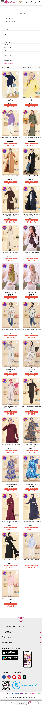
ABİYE (6, 44)
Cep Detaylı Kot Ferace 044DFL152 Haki (31, 137)
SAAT (5, 37)
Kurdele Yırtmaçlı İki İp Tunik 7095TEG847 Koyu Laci (10, 99)
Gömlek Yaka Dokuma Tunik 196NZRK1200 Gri (10, 368)
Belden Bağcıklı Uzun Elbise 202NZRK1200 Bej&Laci (31, 445)
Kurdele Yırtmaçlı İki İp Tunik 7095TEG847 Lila (10, 138)
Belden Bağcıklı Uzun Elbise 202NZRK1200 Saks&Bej (10, 483)
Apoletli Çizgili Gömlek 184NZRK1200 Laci (31, 559)
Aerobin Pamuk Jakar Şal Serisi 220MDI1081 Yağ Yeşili (10, 291)
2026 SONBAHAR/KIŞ (9, 18)
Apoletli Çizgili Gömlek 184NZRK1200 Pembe (10, 599)
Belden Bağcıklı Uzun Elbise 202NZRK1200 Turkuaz (31, 483)
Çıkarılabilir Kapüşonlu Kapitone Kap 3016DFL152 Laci (31, 215)
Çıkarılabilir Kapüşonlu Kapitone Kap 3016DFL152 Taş (10, 253)
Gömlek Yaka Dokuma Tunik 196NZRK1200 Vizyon (31, 368)
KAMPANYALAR (8, 63)
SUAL (5, 50)
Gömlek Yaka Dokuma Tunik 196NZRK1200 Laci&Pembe (10, 407)
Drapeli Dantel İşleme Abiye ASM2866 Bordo (10, 522)
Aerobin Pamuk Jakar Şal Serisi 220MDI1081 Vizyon (31, 291)
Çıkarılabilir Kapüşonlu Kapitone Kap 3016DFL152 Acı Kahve (10, 215)
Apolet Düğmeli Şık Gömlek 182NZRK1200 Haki (10, 330)
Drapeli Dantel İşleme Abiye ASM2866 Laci (31, 521)
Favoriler (13, 705)
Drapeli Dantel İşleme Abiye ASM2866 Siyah (10, 560)
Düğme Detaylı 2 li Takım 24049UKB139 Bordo (10, 445)
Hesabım (38, 705)
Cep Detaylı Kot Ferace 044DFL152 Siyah (31, 175)
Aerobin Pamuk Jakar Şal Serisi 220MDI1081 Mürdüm (31, 253)
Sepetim (29, 703)
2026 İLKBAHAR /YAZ (9, 21)
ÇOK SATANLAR (8, 60)
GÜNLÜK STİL (8, 47)
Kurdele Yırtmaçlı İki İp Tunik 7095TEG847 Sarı (31, 99)
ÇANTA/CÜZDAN (8, 58)
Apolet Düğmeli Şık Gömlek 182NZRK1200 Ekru (31, 330)
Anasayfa (4, 705)
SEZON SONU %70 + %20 (11, 24)
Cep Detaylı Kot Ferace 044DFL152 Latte (10, 175)
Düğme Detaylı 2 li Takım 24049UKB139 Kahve (31, 407)
